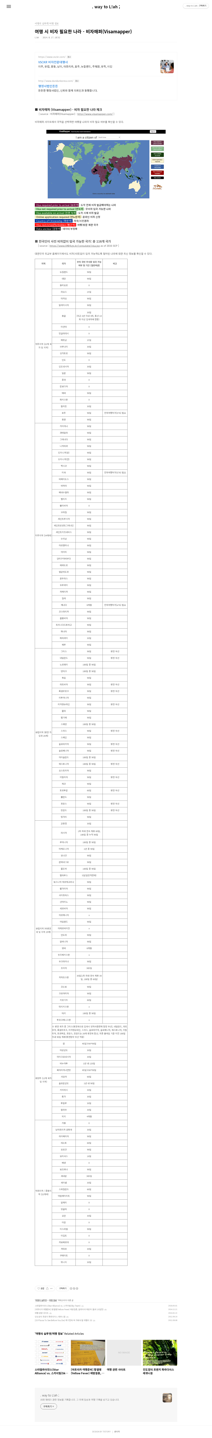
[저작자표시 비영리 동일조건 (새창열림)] (73, 1288)
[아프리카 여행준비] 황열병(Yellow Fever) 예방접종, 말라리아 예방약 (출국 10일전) (69, 1309)
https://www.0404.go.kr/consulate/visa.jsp (75, 245)
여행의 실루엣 (41, 1300)
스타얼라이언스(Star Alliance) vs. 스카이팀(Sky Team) (57, 1305)
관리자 (117, 1431)
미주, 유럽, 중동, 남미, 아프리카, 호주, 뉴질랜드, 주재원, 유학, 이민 (75, 66)
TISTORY (107, 1431)
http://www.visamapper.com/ (95, 114)
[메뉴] (8, 6)
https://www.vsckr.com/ (52, 56)
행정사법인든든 (48, 86)
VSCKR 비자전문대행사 (53, 62)
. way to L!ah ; (106, 7)
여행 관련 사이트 (42, 1313)
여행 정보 (53, 1300)
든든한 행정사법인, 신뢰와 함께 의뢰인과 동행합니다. (68, 90)
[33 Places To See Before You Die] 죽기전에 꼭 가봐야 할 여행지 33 (63, 1320)
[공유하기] (47, 1288)
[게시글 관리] (51, 1288)
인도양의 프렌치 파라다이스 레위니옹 (50, 1316)
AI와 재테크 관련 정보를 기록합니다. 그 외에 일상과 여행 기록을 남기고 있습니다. (79, 1399)
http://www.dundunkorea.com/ (55, 80)
